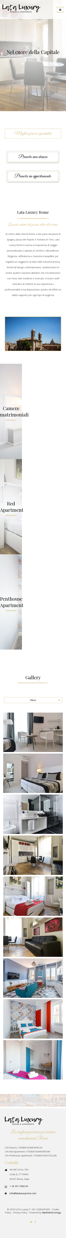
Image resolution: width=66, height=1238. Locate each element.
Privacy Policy (20, 1212)
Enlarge (33, 732)
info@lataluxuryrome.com (23, 1193)
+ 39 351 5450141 (19, 1186)
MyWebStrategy (51, 1212)
